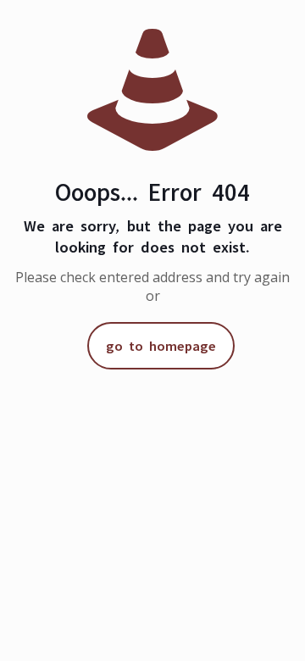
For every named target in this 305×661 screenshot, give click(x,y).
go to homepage (161, 343)
